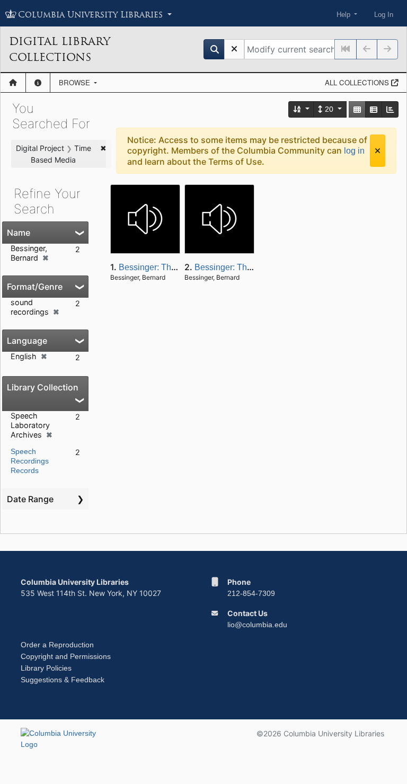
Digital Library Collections (59, 49)
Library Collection (42, 387)
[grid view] (357, 109)
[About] (38, 82)
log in (354, 150)
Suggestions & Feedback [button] (62, 679)
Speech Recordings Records (30, 461)
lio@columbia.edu (257, 624)
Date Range (30, 499)
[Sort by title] (301, 109)
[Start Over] (234, 49)
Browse (75, 82)
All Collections (358, 82)
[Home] (13, 82)
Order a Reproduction (57, 644)
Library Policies (46, 668)
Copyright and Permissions (66, 656)
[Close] (377, 151)
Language (27, 340)
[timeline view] (390, 109)
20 (329, 109)
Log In (383, 15)
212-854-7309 (251, 593)
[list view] (373, 109)
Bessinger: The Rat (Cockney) (175, 267)
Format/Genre (35, 286)
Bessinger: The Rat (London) (248, 267)
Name (18, 232)
